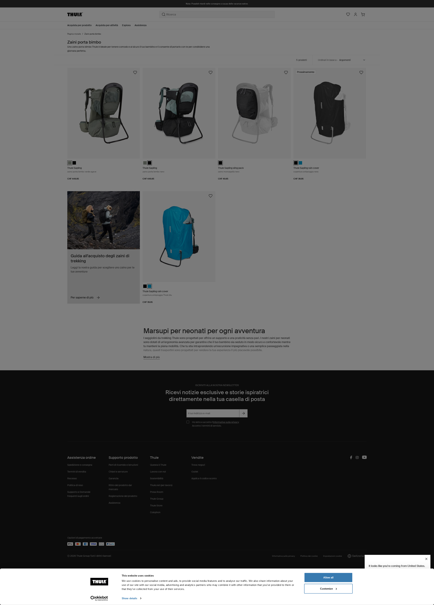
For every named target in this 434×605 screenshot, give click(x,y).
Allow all (328, 577)
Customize (326, 588)
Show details (129, 598)
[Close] (426, 559)
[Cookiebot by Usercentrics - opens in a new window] (99, 598)
